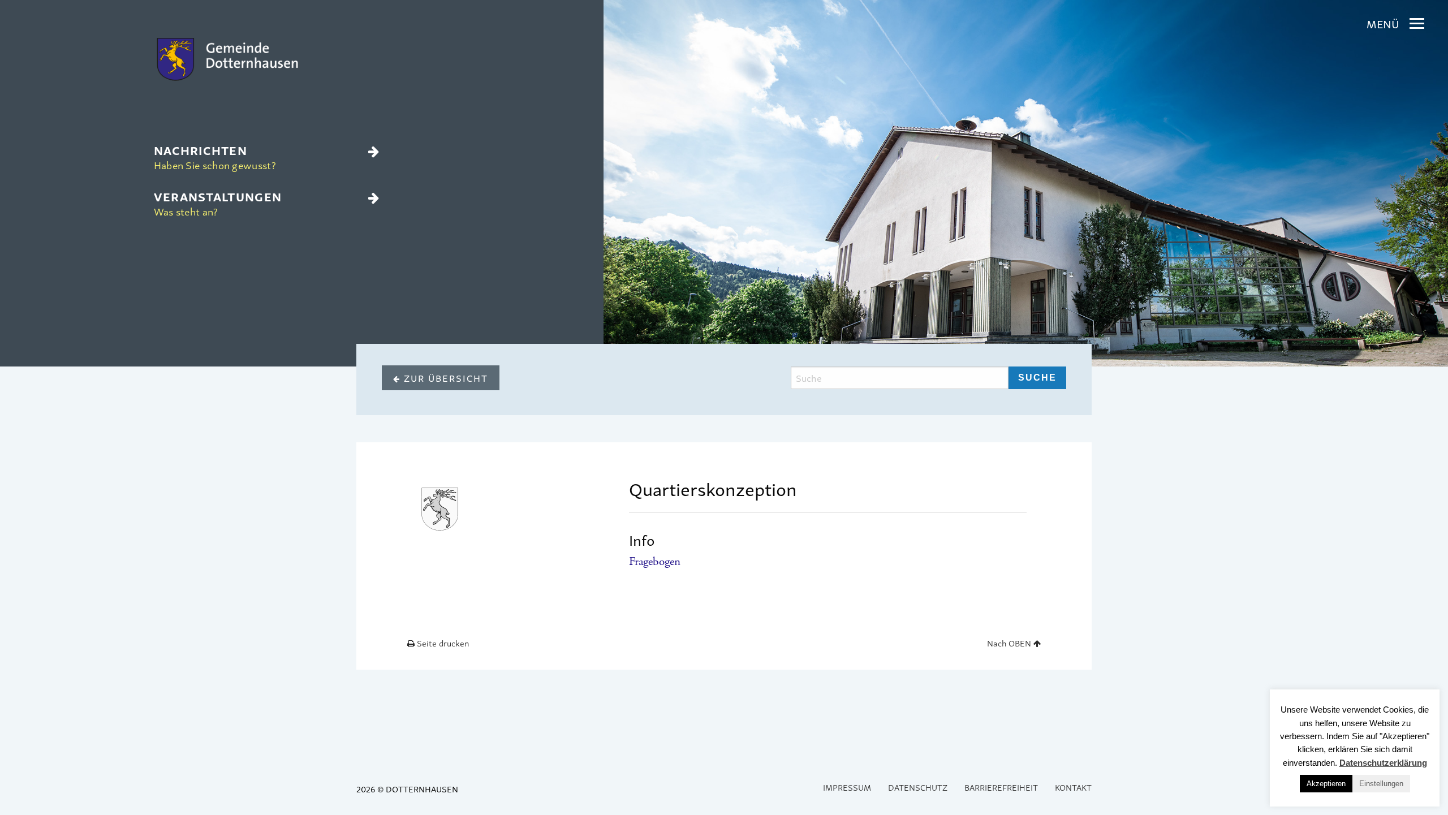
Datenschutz (917, 787)
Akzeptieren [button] (1326, 783)
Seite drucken (442, 642)
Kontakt (1073, 787)
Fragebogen (654, 561)
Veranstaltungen (218, 202)
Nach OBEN (1010, 642)
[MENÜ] (1417, 23)
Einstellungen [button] (1381, 783)
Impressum (847, 787)
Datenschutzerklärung (1383, 762)
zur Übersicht (444, 377)
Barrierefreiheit (1001, 787)
